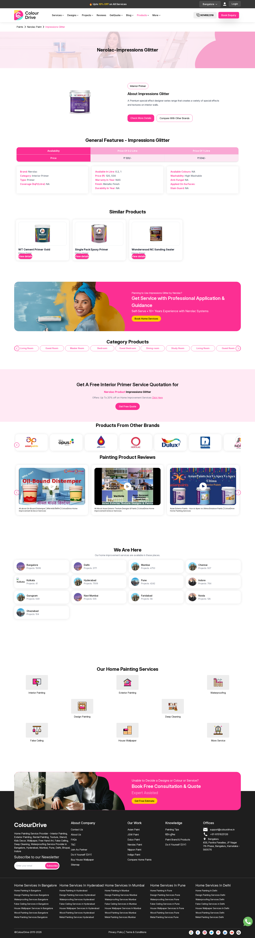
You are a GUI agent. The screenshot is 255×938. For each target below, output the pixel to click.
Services (57, 15)
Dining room (127, 348)
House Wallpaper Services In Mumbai (123, 908)
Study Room (152, 348)
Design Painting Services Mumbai (121, 895)
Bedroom (77, 348)
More (155, 15)
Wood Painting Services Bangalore (31, 912)
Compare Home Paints (140, 859)
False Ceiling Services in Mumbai (121, 904)
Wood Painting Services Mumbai (120, 912)
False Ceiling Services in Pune (165, 904)
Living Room (177, 348)
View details (25, 256)
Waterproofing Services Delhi (210, 899)
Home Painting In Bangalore (27, 890)
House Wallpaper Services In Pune (167, 908)
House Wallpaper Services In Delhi (212, 908)
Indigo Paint (134, 854)
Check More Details (140, 118)
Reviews (101, 15)
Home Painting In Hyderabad (73, 890)
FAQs (74, 839)
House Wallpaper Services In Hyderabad (79, 908)
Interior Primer (138, 86)
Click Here (157, 397)
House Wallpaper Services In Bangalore (33, 908)
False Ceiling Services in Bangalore (31, 904)
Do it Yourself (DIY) (81, 854)
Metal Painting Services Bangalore (31, 917)
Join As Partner (79, 849)
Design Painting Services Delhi (210, 895)
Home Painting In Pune (161, 890)
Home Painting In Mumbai (117, 890)
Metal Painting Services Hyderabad (76, 917)
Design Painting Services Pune (165, 895)
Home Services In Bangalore (35, 885)
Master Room (52, 348)
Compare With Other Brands (174, 118)
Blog (128, 15)
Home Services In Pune (167, 885)
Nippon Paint (134, 849)
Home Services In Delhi (213, 885)
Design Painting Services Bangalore (31, 895)
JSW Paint (133, 834)
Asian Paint (134, 829)
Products (142, 15)
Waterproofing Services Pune (164, 899)
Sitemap (75, 864)
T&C (73, 844)
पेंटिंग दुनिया (170, 834)
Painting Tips (172, 829)
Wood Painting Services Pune (164, 912)
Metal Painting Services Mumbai (120, 917)
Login (235, 3)
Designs (71, 15)
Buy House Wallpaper (82, 859)
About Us (76, 834)
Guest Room (26, 348)
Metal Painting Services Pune (164, 917)
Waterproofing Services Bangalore (31, 899)
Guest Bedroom (102, 348)
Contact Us (77, 829)
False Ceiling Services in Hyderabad (77, 904)
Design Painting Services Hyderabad (77, 895)
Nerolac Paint (135, 844)
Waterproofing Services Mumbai (120, 899)
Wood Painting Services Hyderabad (76, 912)
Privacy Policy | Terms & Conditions (127, 932)
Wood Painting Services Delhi (210, 912)
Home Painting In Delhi (206, 890)
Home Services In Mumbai (124, 885)
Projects (86, 15)
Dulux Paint (134, 839)
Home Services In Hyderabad (81, 885)
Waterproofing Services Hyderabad (76, 899)
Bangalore (208, 4)
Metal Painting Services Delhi (210, 917)
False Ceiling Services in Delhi (210, 904)
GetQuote (115, 15)
